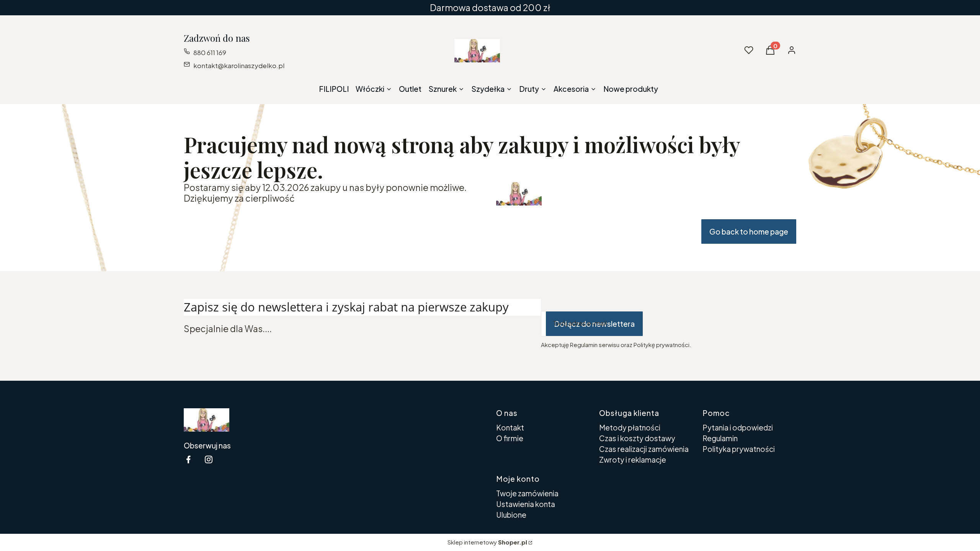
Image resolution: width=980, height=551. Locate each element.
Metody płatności (629, 427)
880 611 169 (209, 52)
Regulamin (720, 438)
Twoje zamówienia (527, 493)
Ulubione (511, 514)
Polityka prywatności (738, 448)
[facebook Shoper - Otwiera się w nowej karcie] (188, 459)
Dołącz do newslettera (594, 323)
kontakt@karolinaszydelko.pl (238, 65)
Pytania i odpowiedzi (737, 427)
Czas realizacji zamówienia (644, 448)
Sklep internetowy (487, 542)
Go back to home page (748, 231)
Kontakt (510, 427)
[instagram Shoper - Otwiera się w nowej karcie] (208, 459)
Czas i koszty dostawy (637, 438)
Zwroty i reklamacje (632, 459)
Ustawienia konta (525, 504)
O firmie (509, 438)
